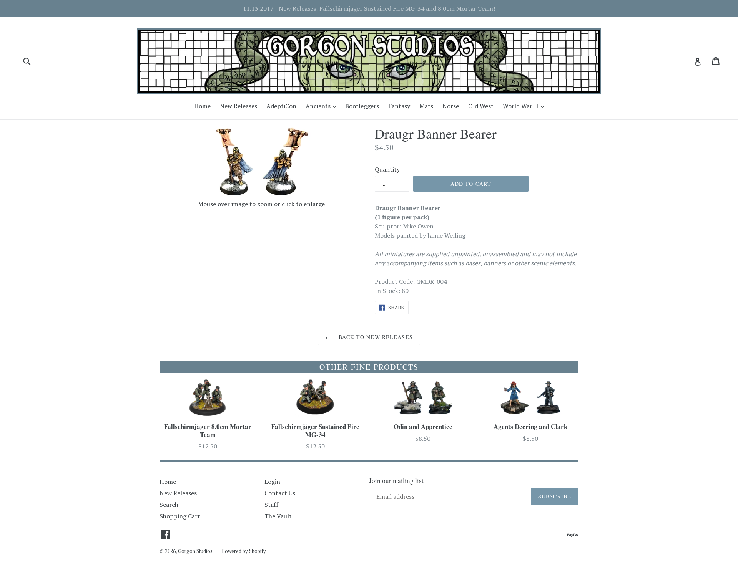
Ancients (323, 105)
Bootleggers (362, 106)
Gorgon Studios (195, 551)
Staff (271, 504)
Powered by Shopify (244, 551)
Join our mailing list (396, 481)
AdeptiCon (281, 106)
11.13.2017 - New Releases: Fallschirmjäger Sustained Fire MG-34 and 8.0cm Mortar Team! (369, 8)
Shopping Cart (180, 516)
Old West (481, 106)
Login (272, 481)
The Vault (278, 516)
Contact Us (279, 493)
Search (169, 504)
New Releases (238, 106)
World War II (525, 105)
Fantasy (399, 106)
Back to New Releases (375, 337)
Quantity (387, 169)
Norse (450, 106)
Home (202, 106)
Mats (426, 106)
